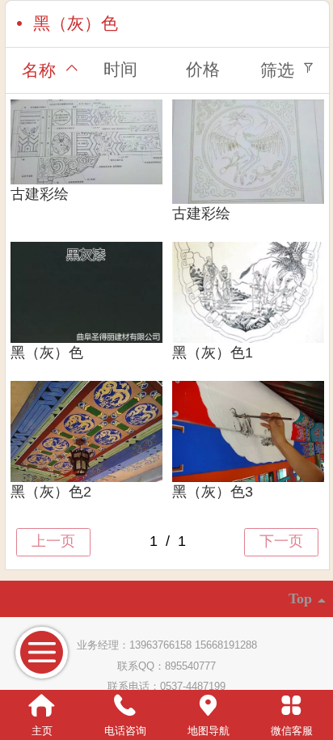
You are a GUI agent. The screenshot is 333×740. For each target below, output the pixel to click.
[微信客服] (291, 705)
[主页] (41, 705)
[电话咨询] (124, 705)
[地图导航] (208, 705)
